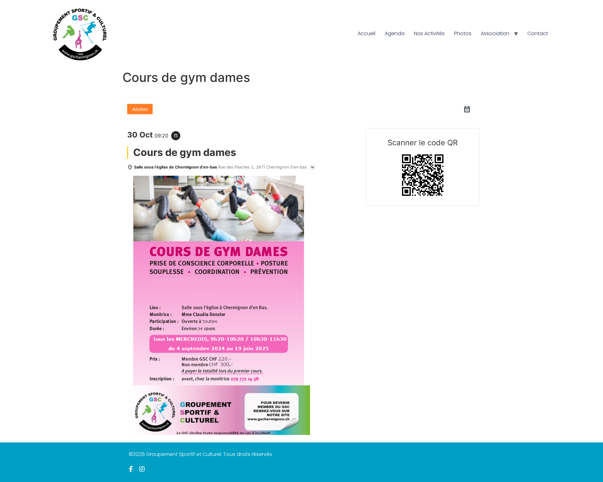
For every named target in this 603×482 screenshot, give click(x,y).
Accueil (366, 33)
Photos (462, 33)
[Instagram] (142, 469)
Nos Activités (429, 33)
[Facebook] (131, 469)
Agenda (395, 33)
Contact (537, 33)
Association (495, 33)
